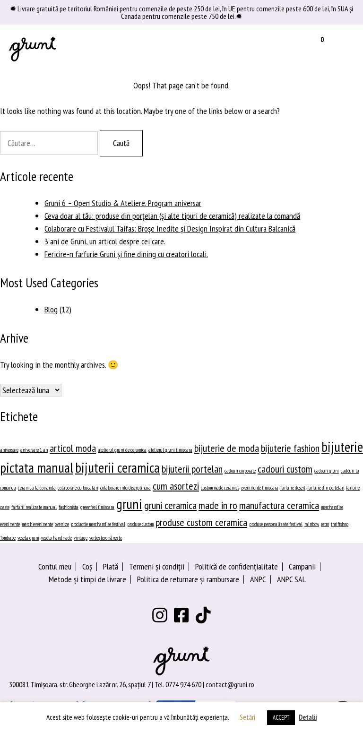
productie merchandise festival (98, 524)
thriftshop (339, 524)
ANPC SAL (291, 579)
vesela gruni (28, 538)
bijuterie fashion (290, 448)
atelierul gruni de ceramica (122, 450)
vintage (80, 538)
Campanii (302, 566)
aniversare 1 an (34, 450)
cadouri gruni (326, 470)
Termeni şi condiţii (156, 566)
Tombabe (8, 538)
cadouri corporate (240, 470)
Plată (110, 566)
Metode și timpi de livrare (87, 579)
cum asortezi (176, 485)
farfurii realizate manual (34, 507)
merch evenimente (37, 524)
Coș (87, 566)
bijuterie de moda (226, 448)
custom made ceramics (220, 487)
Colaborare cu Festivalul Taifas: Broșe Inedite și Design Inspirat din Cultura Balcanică (169, 228)
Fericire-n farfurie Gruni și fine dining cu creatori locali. (126, 254)
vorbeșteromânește (105, 538)
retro (325, 524)
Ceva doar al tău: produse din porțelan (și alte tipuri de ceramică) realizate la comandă (172, 215)
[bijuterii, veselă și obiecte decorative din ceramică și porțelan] (32, 48)
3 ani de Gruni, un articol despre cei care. (104, 241)
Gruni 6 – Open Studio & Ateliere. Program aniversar (122, 203)
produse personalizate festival (275, 524)
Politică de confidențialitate (236, 566)
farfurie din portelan (325, 487)
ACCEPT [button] (281, 718)
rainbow (311, 524)
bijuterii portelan (192, 468)
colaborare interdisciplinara (125, 487)
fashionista (68, 507)
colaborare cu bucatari (78, 487)
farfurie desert (292, 487)
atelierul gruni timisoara (170, 450)
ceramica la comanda (37, 487)
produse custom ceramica (201, 522)
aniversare (9, 450)
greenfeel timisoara (97, 507)
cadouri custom (285, 468)
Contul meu (54, 566)
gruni (129, 504)
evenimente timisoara (259, 487)
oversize (62, 524)
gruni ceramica (170, 505)
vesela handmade (56, 538)
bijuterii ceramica (117, 467)
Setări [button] (247, 717)
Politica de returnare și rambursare (188, 579)
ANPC (258, 579)
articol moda (73, 448)
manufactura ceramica (279, 505)
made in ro (218, 505)
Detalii (308, 717)
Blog (51, 309)
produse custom (140, 524)
